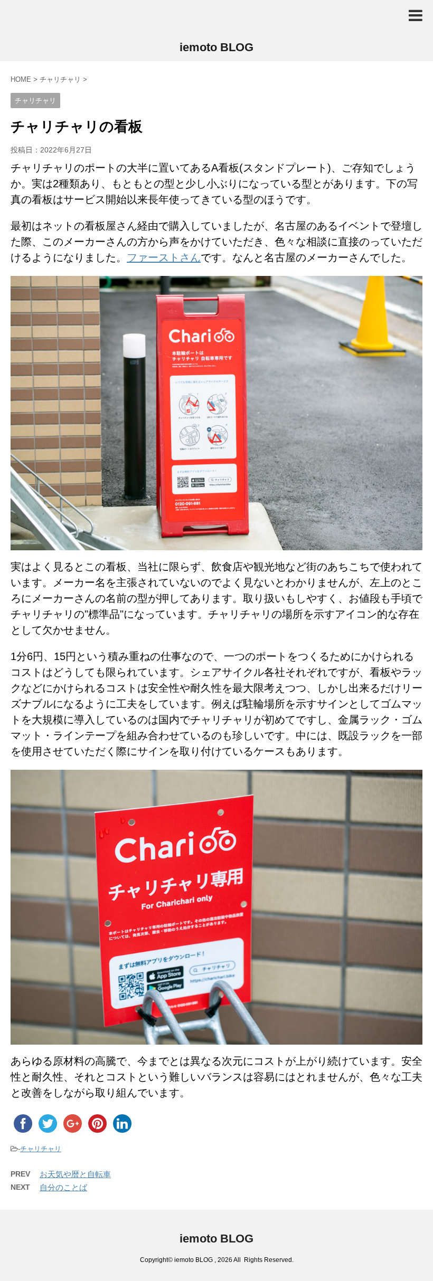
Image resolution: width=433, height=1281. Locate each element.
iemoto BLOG (216, 47)
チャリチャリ (40, 1149)
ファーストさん (164, 257)
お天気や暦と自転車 (75, 1174)
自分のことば (63, 1187)
